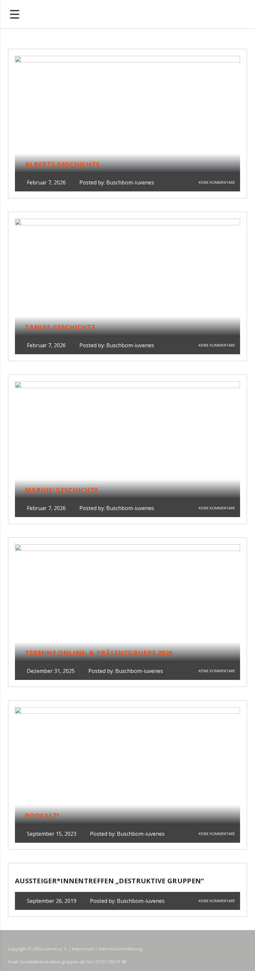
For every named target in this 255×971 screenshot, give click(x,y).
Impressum (83, 949)
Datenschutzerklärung (120, 949)
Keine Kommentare (216, 182)
